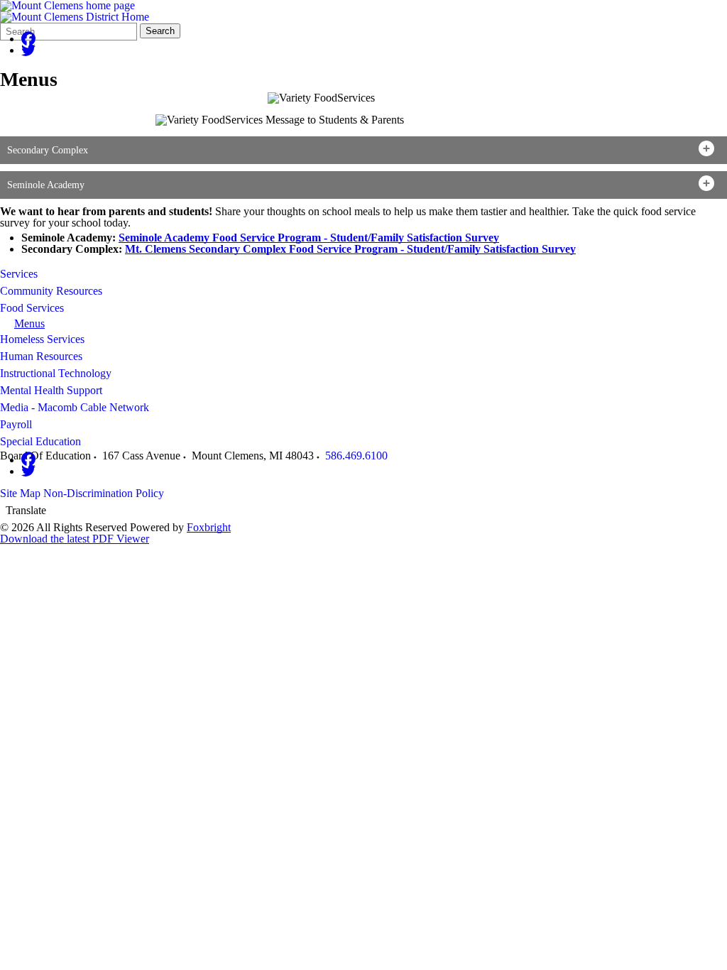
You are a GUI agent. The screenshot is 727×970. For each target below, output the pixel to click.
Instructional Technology (55, 373)
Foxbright (209, 527)
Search (160, 31)
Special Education (40, 441)
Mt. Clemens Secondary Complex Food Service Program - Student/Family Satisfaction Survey (350, 249)
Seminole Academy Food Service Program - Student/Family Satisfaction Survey (309, 237)
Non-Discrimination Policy (103, 493)
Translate (26, 510)
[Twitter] (28, 50)
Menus (29, 323)
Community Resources (51, 291)
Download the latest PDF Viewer (74, 539)
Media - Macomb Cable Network (74, 407)
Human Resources (41, 356)
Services (19, 274)
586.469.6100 (356, 455)
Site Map (20, 493)
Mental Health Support (51, 390)
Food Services (32, 308)
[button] (363, 150)
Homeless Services (42, 339)
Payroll (16, 424)
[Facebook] (28, 39)
